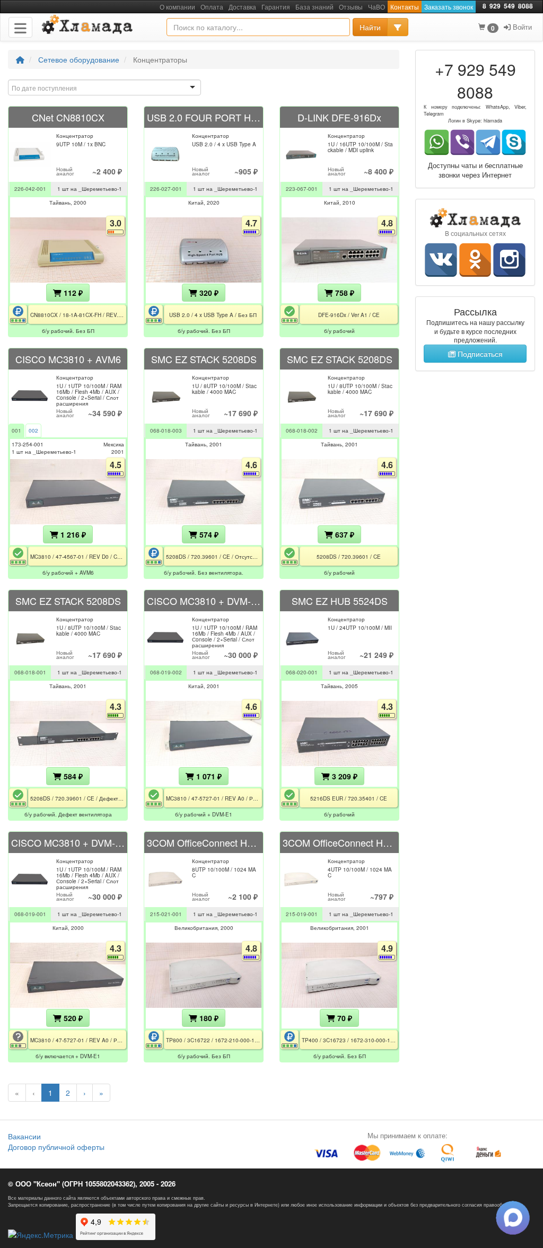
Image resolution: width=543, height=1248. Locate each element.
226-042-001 (30, 188)
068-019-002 (166, 672)
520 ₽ (72, 1018)
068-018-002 (302, 430)
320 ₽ (207, 292)
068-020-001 (302, 672)
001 (16, 430)
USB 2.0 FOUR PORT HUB (203, 117)
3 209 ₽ (343, 776)
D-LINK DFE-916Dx (339, 117)
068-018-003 (166, 430)
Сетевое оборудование (78, 59)
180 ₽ (207, 1018)
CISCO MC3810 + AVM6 (68, 359)
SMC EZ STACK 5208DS (204, 359)
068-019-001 (30, 914)
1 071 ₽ (208, 776)
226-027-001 (166, 188)
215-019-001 (302, 914)
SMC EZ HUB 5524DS (340, 600)
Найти (370, 27)
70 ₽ (343, 1018)
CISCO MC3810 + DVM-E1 (203, 600)
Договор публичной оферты (56, 1146)
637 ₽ (343, 534)
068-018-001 (30, 672)
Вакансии (24, 1136)
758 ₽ (343, 292)
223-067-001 (302, 188)
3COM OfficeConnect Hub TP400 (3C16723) (339, 842)
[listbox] (104, 87)
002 (33, 430)
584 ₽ (72, 776)
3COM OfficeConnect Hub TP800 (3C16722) (203, 842)
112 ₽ (72, 292)
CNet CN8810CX (68, 117)
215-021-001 (166, 914)
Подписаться (479, 353)
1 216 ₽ (72, 534)
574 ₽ (207, 534)
